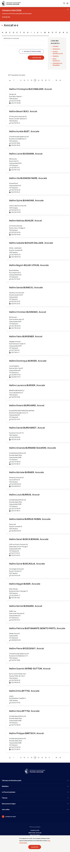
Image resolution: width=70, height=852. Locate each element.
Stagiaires (56, 56)
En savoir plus (6, 17)
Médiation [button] (5, 786)
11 (28, 80)
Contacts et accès (10, 816)
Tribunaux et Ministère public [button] (11, 780)
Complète (55, 46)
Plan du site (35, 830)
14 (38, 80)
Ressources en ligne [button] (8, 804)
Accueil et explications (32, 51)
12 (31, 80)
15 (42, 80)
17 (49, 80)
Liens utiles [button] (6, 809)
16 (45, 80)
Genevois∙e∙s (56, 49)
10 (24, 80)
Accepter (34, 847)
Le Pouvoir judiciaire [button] (8, 792)
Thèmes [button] (4, 798)
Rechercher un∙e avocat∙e (11, 38)
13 (35, 80)
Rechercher (36, 57)
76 (56, 80)
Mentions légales (35, 833)
